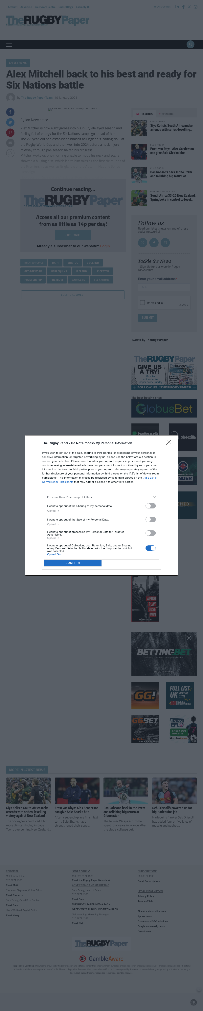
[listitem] (101, 497)
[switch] (151, 505)
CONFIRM (73, 562)
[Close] (170, 443)
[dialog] (101, 505)
